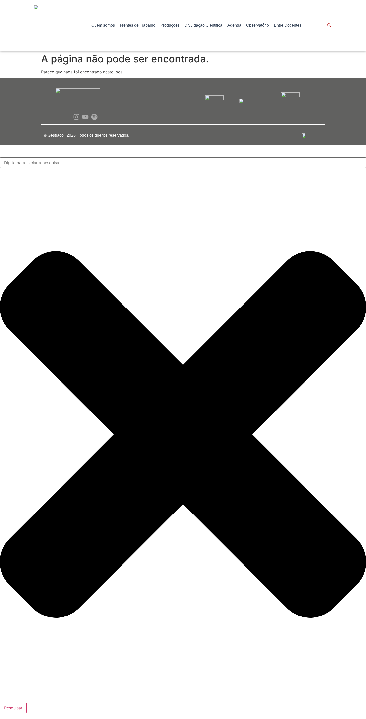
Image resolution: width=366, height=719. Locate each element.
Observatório (257, 25)
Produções (170, 25)
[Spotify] (94, 117)
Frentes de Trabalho (137, 25)
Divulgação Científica (203, 25)
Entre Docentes (287, 25)
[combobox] (183, 162)
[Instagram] (76, 117)
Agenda (234, 25)
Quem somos (103, 25)
